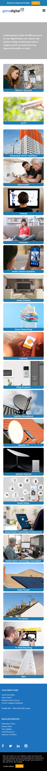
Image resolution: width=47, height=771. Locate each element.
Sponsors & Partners (9, 734)
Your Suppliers (7, 729)
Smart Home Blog (8, 695)
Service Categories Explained (12, 703)
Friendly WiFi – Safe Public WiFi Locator (16, 708)
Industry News (7, 726)
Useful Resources (8, 732)
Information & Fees (8, 724)
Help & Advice (7, 697)
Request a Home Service (11, 700)
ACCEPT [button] (19, 766)
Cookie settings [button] (8, 766)
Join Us (35, 3)
